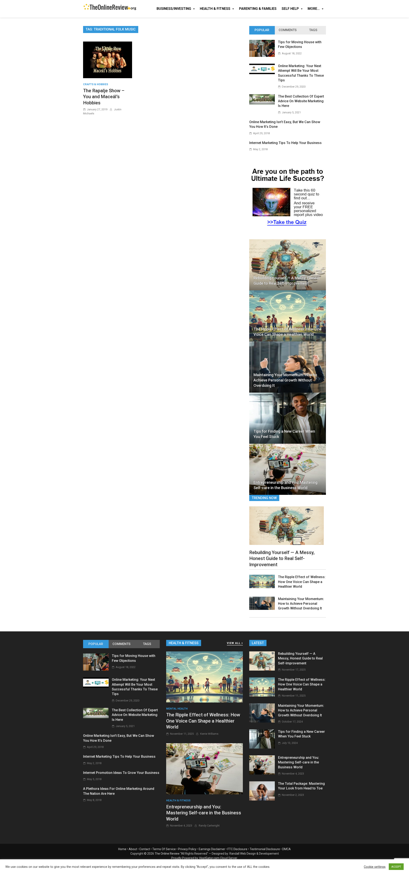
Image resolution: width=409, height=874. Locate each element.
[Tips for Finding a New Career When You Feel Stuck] (262, 747)
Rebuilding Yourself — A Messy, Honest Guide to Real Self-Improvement (286, 280)
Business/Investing (174, 9)
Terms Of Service (164, 849)
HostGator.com (209, 858)
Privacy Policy (187, 849)
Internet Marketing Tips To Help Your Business (285, 143)
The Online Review (167, 853)
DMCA (286, 849)
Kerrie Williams (209, 733)
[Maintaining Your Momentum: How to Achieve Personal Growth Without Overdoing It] (262, 609)
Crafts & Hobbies (95, 84)
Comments (288, 30)
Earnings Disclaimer (212, 849)
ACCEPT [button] (396, 866)
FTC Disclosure (237, 849)
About (133, 849)
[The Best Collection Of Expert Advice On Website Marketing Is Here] (262, 103)
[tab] (262, 30)
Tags (313, 30)
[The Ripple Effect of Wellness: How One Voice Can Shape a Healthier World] (262, 587)
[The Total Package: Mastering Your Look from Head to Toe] (262, 799)
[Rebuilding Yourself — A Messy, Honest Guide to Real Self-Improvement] (286, 525)
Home (122, 849)
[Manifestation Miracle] (287, 228)
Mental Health (177, 708)
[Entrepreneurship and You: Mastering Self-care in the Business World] (204, 768)
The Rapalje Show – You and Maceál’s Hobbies (103, 96)
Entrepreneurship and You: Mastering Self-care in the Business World (285, 485)
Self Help (290, 9)
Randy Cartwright (209, 825)
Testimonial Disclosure (265, 849)
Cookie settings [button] (375, 867)
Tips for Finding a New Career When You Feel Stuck (284, 434)
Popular (262, 30)
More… (314, 9)
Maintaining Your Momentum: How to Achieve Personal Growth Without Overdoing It (285, 380)
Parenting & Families (258, 9)
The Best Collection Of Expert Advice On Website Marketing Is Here (301, 101)
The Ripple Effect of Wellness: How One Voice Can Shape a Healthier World (287, 332)
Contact (144, 849)
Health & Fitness (215, 9)
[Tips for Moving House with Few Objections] (262, 56)
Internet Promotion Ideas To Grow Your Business (121, 773)
